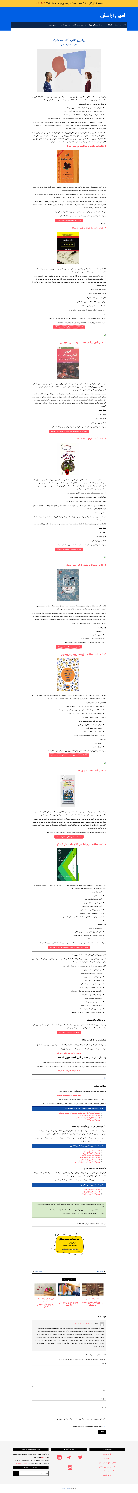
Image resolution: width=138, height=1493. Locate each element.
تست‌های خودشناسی (107, 1471)
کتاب (75, 44)
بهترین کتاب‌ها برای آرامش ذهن (90, 1194)
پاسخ (76, 1323)
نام (104, 1390)
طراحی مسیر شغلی (79, 25)
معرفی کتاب (65, 25)
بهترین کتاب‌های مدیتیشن (92, 1189)
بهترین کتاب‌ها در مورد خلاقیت (91, 1155)
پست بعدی (38, 1271)
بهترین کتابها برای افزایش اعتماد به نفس (88, 1117)
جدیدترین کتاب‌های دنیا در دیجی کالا (69, 1070)
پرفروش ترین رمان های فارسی (69, 1304)
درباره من (52, 25)
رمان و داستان (50, 1299)
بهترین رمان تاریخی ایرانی (45, 1306)
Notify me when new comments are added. (88, 1427)
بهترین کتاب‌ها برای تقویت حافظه (90, 1157)
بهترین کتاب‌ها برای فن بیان (92, 1150)
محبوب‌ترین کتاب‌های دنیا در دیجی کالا (69, 1053)
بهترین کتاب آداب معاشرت (69, 40)
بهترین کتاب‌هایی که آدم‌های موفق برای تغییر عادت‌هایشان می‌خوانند (79, 1113)
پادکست (117, 25)
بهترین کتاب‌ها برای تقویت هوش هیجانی (87, 1162)
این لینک (44, 1457)
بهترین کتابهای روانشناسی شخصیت (89, 1120)
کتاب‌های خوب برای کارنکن (107, 1467)
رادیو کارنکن (107, 1458)
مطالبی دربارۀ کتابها (21, 1463)
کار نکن (109, 25)
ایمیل (103, 1399)
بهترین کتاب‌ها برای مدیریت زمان (90, 1115)
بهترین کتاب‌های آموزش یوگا (91, 1191)
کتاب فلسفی (90, 1299)
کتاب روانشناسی (66, 44)
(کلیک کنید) (69, 3)
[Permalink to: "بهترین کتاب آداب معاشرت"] (69, 70)
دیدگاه (104, 1363)
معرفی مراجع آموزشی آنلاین (107, 1462)
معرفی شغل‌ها (107, 1475)
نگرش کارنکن (107, 1454)
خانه (124, 25)
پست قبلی (100, 1271)
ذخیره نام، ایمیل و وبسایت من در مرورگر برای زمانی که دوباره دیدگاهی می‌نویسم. (81, 1419)
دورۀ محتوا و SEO (95, 25)
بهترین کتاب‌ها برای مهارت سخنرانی (89, 1159)
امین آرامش (112, 15)
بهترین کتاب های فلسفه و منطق (92, 1304)
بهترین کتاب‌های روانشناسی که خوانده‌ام (69, 1095)
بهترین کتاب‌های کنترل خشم (91, 1153)
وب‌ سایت (103, 1407)
